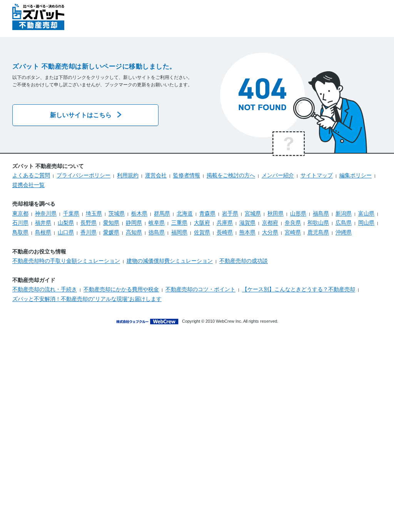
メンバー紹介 (278, 175)
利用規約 (128, 175)
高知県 (134, 232)
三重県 (179, 222)
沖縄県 (344, 232)
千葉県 (71, 213)
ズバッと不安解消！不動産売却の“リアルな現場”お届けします (87, 299)
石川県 (20, 222)
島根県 (43, 232)
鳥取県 (20, 232)
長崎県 (225, 232)
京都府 (270, 222)
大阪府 (202, 222)
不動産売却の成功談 (243, 261)
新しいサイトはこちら (81, 115)
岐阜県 (157, 222)
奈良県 (293, 222)
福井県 (43, 222)
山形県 (298, 213)
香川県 (88, 232)
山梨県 (66, 222)
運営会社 (156, 175)
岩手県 (230, 213)
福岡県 (179, 232)
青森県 (207, 213)
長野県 (88, 222)
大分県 (270, 232)
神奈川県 (46, 213)
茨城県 (117, 213)
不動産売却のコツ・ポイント (200, 289)
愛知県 (111, 222)
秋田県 (275, 213)
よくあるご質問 (31, 175)
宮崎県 (293, 232)
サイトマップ (317, 175)
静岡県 (134, 222)
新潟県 (344, 213)
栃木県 (139, 213)
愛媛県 (111, 232)
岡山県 (366, 222)
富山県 (366, 213)
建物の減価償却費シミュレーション (170, 261)
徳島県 (157, 232)
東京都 (20, 213)
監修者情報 (186, 175)
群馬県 (162, 213)
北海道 (185, 213)
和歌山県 (318, 222)
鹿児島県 (318, 232)
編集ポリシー (355, 175)
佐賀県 (202, 232)
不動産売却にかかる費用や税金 (121, 289)
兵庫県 (225, 222)
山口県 (66, 232)
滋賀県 (247, 222)
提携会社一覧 (28, 185)
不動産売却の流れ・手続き (44, 289)
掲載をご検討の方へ (231, 175)
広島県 (344, 222)
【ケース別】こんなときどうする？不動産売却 (298, 289)
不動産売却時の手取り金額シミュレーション (66, 261)
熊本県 (247, 232)
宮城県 (253, 213)
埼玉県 (94, 213)
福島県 (321, 213)
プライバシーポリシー (83, 175)
